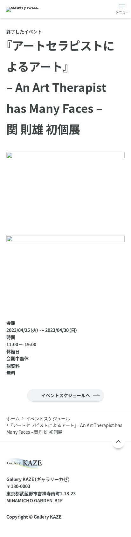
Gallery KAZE (48, 516)
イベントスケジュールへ (65, 395)
